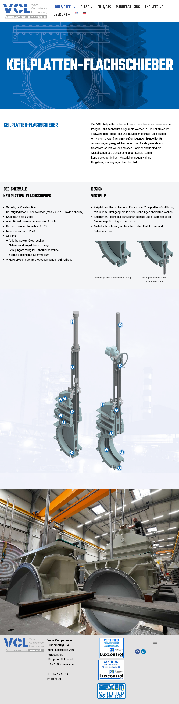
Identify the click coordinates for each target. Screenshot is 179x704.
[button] (74, 7)
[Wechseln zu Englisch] (76, 13)
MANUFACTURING (128, 7)
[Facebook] (137, 651)
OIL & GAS (104, 7)
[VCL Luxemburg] (25, 11)
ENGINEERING (154, 7)
